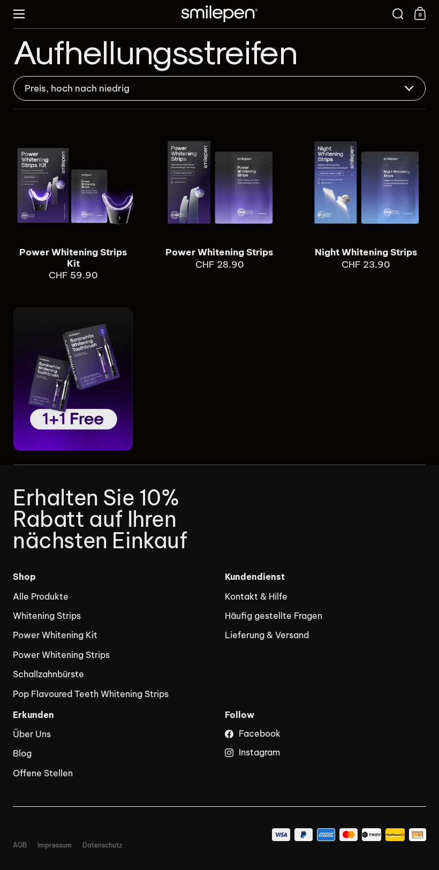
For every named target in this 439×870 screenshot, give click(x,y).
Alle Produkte (41, 596)
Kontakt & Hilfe (256, 596)
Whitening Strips (47, 615)
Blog (22, 753)
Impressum (54, 845)
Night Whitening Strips (366, 201)
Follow (239, 715)
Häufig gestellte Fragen (273, 615)
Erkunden (33, 715)
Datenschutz (102, 845)
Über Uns (32, 734)
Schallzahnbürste (48, 674)
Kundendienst (255, 577)
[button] (398, 14)
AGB (20, 845)
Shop (24, 577)
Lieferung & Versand (267, 635)
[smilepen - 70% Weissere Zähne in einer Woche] (219, 13)
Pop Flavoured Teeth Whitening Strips (91, 694)
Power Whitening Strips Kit (73, 201)
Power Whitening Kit (55, 635)
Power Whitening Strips (219, 201)
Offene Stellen (43, 773)
